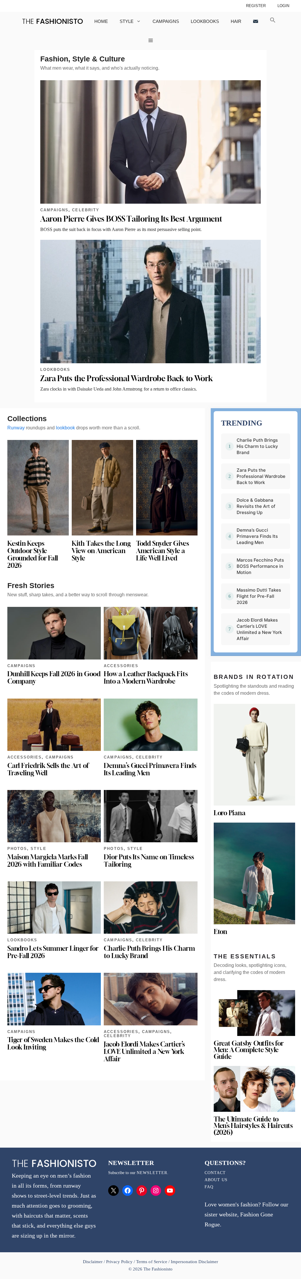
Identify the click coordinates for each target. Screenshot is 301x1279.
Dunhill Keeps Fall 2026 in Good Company (54, 677)
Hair (236, 21)
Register (256, 6)
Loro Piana (229, 813)
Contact (215, 1173)
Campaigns (166, 21)
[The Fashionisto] (52, 21)
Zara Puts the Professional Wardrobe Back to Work (126, 378)
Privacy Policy (119, 1261)
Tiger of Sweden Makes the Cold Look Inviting (53, 1043)
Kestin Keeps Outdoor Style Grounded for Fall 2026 (32, 554)
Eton (220, 931)
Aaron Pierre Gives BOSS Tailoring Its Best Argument (131, 218)
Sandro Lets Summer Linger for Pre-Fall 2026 (52, 952)
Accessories (121, 666)
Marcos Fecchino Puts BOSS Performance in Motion (260, 566)
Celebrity (85, 210)
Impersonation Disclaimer (194, 1261)
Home (101, 21)
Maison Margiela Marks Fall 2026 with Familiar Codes (47, 860)
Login (283, 6)
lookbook (65, 427)
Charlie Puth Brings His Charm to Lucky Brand (149, 952)
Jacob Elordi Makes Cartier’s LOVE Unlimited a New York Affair (144, 1051)
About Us (216, 1180)
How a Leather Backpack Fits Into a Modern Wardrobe (146, 677)
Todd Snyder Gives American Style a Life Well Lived (162, 551)
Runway (16, 427)
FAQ (209, 1187)
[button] (273, 21)
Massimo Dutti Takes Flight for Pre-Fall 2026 (259, 596)
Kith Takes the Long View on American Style (101, 551)
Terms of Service (151, 1261)
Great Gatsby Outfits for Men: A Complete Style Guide (249, 1049)
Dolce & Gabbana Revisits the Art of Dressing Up (256, 506)
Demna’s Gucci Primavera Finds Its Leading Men (150, 769)
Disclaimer (93, 1261)
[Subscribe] (255, 21)
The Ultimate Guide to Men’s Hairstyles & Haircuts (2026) (253, 1125)
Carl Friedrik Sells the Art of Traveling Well (47, 769)
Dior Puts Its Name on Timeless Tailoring (149, 860)
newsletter (152, 1173)
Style (126, 21)
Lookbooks (205, 21)
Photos (17, 848)
